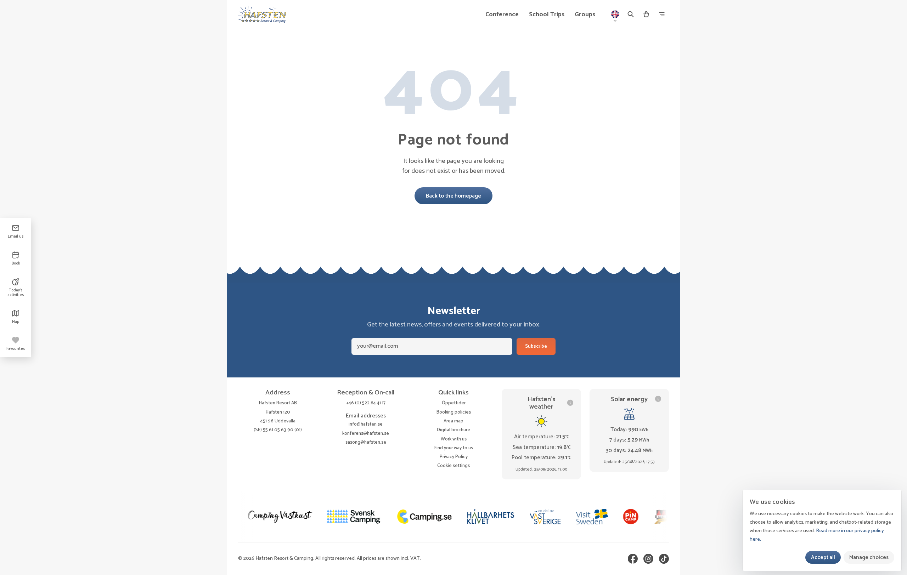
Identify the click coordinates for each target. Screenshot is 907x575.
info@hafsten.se (366, 424)
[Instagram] (648, 559)
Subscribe (536, 346)
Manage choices (869, 557)
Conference (502, 15)
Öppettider (454, 403)
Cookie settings (453, 465)
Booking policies (453, 412)
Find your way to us (453, 448)
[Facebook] (633, 559)
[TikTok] (664, 559)
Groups (585, 15)
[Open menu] (662, 14)
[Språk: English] (615, 14)
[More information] (570, 402)
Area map (453, 421)
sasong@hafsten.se (365, 442)
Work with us (454, 439)
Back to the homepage (453, 196)
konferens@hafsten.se (365, 433)
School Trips (546, 15)
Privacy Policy (454, 457)
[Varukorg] (646, 14)
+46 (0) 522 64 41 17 (365, 403)
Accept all (823, 557)
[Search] (631, 14)
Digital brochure (453, 430)
